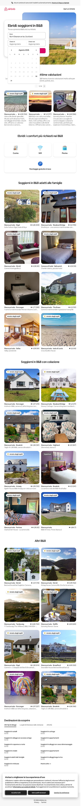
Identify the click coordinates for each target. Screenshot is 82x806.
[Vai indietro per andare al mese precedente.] (11, 50)
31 (11, 81)
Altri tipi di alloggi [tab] (10, 725)
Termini (43, 802)
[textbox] (17, 44)
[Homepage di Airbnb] (9, 9)
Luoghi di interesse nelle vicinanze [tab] (31, 725)
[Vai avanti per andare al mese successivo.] (36, 50)
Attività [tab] (49, 725)
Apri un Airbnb (69, 9)
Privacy (36, 802)
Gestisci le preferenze (61, 793)
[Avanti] (44, 86)
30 (36, 76)
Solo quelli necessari (39, 793)
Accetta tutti (15, 793)
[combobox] (27, 36)
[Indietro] (36, 86)
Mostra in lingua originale (60, 3)
